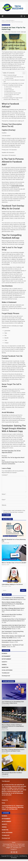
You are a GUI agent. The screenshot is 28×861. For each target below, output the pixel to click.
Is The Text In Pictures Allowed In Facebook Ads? (14, 80)
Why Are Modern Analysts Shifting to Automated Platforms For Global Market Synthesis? (13, 604)
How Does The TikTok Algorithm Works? (11, 451)
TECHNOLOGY (14, 580)
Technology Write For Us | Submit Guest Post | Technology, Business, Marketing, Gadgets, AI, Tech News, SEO (13, 807)
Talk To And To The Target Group (13, 86)
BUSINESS (4, 653)
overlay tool (21, 171)
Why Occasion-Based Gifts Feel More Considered (14, 763)
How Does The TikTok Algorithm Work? (13, 456)
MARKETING (5, 536)
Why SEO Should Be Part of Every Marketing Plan (14, 529)
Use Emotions (9, 88)
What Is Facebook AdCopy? (10, 75)
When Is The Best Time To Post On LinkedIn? (14, 553)
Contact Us (5, 800)
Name (4, 494)
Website (4, 505)
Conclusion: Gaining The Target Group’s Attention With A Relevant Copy (13, 98)
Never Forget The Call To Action (12, 94)
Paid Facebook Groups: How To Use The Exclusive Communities (13, 461)
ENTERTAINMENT (6, 659)
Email (4, 499)
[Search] (24, 16)
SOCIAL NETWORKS (6, 24)
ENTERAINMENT (6, 656)
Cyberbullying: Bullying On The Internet (14, 574)
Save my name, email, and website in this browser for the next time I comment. (14, 511)
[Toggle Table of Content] (23, 73)
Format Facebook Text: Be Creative (13, 93)
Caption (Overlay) (9, 78)
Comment (5, 475)
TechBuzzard (7, 31)
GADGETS (4, 661)
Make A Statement (10, 89)
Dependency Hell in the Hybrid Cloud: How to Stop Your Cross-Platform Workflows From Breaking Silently (14, 627)
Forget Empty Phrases (10, 91)
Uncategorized (6, 675)
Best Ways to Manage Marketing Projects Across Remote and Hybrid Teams (14, 739)
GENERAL (4, 664)
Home (3, 803)
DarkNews (22, 856)
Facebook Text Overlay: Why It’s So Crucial (14, 83)
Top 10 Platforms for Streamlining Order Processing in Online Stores (14, 692)
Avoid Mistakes (9, 96)
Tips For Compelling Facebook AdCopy (13, 85)
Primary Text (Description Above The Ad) (14, 76)
